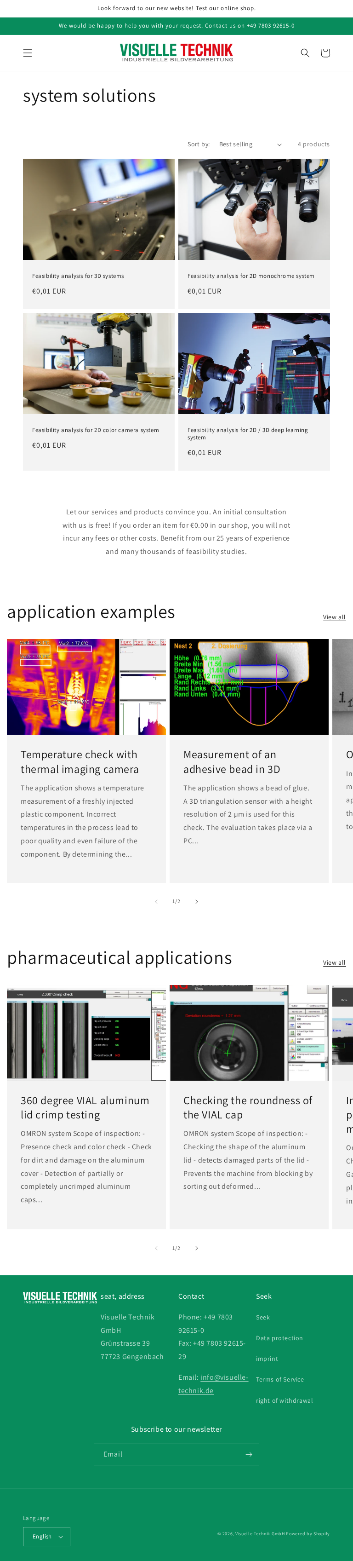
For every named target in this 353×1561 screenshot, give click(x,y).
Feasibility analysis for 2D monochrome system (251, 276)
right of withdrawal (284, 1400)
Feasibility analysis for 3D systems (78, 276)
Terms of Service (280, 1379)
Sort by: (199, 144)
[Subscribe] (249, 1454)
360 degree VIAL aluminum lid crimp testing (85, 1107)
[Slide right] (197, 902)
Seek (263, 1317)
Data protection (279, 1338)
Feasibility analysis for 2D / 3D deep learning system (248, 434)
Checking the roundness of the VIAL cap (248, 1107)
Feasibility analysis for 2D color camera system (95, 430)
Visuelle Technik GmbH (260, 1534)
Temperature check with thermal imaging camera (80, 761)
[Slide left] (156, 902)
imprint (267, 1358)
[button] (27, 53)
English (42, 1536)
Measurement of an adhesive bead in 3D (231, 761)
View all (334, 617)
